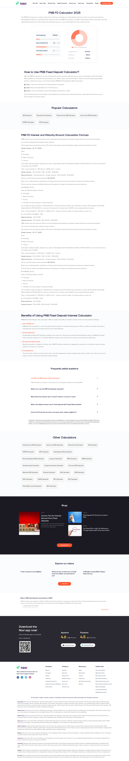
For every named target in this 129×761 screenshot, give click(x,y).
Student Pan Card (100, 757)
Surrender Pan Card (57, 757)
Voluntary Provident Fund (96, 745)
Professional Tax (105, 738)
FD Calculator (51, 703)
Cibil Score (25, 733)
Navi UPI (35, 3)
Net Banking (44, 733)
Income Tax (27, 738)
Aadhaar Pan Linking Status (78, 750)
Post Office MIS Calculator (46, 701)
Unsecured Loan (30, 710)
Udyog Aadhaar (43, 752)
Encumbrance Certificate (66, 721)
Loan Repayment (82, 710)
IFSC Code (31, 733)
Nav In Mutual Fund (84, 715)
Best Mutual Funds (94, 715)
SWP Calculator (105, 701)
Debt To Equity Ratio (33, 734)
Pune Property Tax (65, 722)
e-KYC (49, 733)
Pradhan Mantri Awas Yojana (52, 721)
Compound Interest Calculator (38, 705)
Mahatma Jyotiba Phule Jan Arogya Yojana (43, 727)
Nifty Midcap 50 (61, 717)
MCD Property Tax (47, 722)
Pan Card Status (27, 755)
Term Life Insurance (51, 726)
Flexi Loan (36, 710)
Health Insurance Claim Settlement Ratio (35, 729)
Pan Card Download (41, 755)
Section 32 (38, 740)
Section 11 (19, 740)
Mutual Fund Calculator (23, 703)
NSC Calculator (70, 705)
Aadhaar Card (29, 750)
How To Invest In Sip (74, 715)
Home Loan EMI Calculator (60, 701)
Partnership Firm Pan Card (88, 757)
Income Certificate (78, 738)
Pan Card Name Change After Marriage (42, 757)
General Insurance (61, 726)
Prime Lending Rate (82, 712)
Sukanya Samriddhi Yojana (51, 743)
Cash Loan (81, 3)
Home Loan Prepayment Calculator (32, 707)
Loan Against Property (36, 722)
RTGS (91, 733)
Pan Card (34, 755)
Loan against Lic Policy (71, 710)
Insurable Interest (98, 726)
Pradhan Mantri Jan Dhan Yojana (42, 745)
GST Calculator (79, 703)
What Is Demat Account (37, 715)
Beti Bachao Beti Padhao (92, 743)
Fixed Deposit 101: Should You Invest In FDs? (95, 516)
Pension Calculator (34, 703)
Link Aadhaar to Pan (68, 757)
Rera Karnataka (74, 722)
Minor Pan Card (100, 755)
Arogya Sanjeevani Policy (86, 727)
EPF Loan (52, 712)
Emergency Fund (34, 712)
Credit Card (37, 733)
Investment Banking (85, 733)
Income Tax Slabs (58, 738)
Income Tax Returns (48, 738)
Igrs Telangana (40, 721)
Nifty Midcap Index (52, 717)
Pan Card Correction (52, 755)
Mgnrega (26, 743)
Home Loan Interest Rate (30, 721)
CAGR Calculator (79, 705)
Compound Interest (23, 734)
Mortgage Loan (56, 722)
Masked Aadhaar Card (33, 752)
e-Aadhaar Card (106, 752)
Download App (106, 3)
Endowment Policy (89, 726)
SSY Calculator (80, 701)
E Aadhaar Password (91, 750)
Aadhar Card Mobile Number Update (61, 750)
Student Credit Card (68, 733)
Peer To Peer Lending (101, 710)
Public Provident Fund (89, 738)
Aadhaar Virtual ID (22, 752)
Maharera (85, 721)
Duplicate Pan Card (62, 755)
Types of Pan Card (77, 757)
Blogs (97, 3)
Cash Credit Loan (25, 712)
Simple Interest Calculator (23, 705)
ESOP (22, 745)
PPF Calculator (44, 703)
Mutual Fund (51, 3)
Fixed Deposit (102, 743)
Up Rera (81, 722)
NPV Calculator (96, 705)
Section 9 (70, 738)
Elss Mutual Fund (104, 715)
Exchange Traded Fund (23, 717)
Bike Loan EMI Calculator (103, 703)
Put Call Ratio (58, 715)
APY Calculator (88, 705)
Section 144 (32, 740)
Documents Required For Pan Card (75, 755)
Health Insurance (62, 3)
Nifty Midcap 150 (79, 717)
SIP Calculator (71, 701)
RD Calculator (59, 703)
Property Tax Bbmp (77, 721)
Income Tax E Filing (38, 738)
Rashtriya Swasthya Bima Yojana (70, 745)
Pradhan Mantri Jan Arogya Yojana (75, 726)
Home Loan (72, 3)
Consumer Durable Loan (59, 710)
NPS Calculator (96, 701)
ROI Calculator (104, 705)
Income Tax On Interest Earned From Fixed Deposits (51, 518)
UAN (30, 743)
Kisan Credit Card (43, 734)
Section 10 (25, 740)
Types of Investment (84, 745)
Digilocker (36, 750)
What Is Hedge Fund (34, 717)
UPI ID (102, 733)
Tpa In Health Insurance (74, 727)
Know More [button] (64, 545)
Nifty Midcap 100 (70, 717)
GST (31, 738)
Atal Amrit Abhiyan (98, 727)
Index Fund (65, 715)
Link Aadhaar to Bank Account (78, 752)
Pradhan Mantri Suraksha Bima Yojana (36, 726)
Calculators (89, 3)
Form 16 (65, 738)
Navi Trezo (43, 3)
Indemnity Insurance (51, 729)
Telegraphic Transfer (57, 733)
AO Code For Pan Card (90, 755)
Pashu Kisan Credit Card (70, 712)
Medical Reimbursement (61, 727)
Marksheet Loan (59, 712)
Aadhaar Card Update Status (55, 752)
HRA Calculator (61, 705)
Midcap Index (43, 717)
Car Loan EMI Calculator (90, 703)
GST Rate (43, 740)
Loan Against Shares (44, 712)
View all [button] (64, 584)
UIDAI (24, 750)
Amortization (27, 722)
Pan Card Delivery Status (26, 757)
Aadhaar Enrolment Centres (94, 752)
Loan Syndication (91, 710)
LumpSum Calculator (69, 703)
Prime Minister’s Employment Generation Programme (72, 743)
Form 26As (97, 738)
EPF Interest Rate (29, 745)
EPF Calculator (88, 701)
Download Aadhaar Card (46, 750)
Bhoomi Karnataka (93, 721)
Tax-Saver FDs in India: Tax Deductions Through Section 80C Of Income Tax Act (96, 529)
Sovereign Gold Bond (49, 715)
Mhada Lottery (102, 721)
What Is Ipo (27, 715)
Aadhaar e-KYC (67, 752)
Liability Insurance (61, 729)
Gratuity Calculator (52, 705)
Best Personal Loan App (46, 710)
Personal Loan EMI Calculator (31, 701)
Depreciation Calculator (47, 707)
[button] (64, 378)
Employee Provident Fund (38, 743)
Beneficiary (76, 733)
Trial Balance (97, 733)
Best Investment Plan (56, 745)
